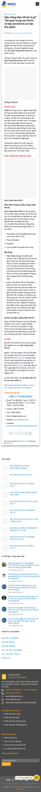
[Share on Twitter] (18, 433)
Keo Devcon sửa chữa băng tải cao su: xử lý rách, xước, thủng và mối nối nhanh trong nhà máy (23, 598)
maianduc (29, 33)
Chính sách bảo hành (11, 717)
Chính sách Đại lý (10, 738)
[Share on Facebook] (14, 433)
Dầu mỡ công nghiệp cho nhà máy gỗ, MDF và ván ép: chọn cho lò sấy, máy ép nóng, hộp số (23, 610)
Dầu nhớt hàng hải (8, 646)
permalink (9, 443)
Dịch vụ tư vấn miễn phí (12, 741)
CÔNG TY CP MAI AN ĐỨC (20, 396)
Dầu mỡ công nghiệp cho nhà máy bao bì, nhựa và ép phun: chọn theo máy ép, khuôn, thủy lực (23, 621)
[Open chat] (37, 778)
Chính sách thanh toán (12, 714)
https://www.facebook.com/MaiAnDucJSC (22, 426)
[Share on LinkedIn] (30, 433)
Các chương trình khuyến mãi (14, 749)
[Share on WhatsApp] (10, 433)
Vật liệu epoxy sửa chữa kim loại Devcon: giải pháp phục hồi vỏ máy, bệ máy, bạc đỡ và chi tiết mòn (23, 576)
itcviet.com (20, 789)
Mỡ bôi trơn (6, 658)
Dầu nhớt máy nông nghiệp (12, 650)
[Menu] (37, 4)
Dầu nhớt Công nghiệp (10, 638)
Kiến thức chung (10, 14)
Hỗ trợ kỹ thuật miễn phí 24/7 (15, 745)
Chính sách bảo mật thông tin (15, 721)
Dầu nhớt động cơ (8, 642)
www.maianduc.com (20, 420)
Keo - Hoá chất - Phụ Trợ (11, 654)
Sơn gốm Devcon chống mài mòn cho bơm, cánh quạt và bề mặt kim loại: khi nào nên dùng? (22, 587)
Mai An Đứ (19, 358)
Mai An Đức (19, 365)
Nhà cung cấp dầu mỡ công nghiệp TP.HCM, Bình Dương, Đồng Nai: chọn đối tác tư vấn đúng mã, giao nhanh (23, 565)
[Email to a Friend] (22, 433)
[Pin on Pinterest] (26, 433)
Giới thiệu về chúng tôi (30, 783)
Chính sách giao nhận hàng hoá (15, 725)
